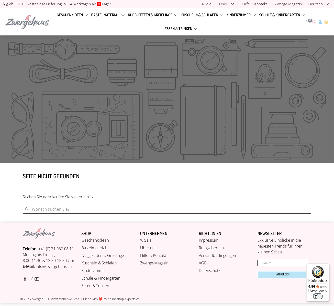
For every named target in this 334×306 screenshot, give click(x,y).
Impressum (208, 240)
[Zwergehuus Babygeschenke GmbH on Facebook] (25, 280)
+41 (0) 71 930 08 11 (56, 248)
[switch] (318, 296)
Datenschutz (209, 270)
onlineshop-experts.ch (124, 299)
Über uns (148, 247)
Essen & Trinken (178, 28)
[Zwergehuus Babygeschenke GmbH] (27, 22)
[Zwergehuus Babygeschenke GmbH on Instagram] (31, 280)
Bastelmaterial (105, 14)
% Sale (146, 240)
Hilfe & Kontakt (153, 255)
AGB (203, 263)
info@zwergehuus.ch (54, 266)
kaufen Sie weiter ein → (73, 197)
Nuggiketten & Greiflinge (150, 14)
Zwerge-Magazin (154, 263)
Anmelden (282, 274)
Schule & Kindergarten (279, 14)
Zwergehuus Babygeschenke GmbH (56, 299)
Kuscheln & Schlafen (199, 14)
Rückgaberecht (212, 247)
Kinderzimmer (238, 14)
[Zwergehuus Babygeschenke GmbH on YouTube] (36, 280)
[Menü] (326, 266)
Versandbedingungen (217, 255)
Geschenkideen (70, 14)
